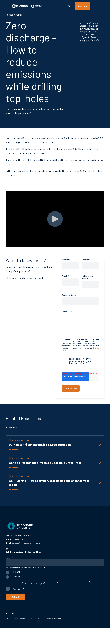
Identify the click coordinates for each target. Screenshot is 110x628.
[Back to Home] (27, 6)
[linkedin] (7, 549)
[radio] (55, 573)
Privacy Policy (40, 584)
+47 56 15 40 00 (28, 535)
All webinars (13, 427)
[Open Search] (69, 6)
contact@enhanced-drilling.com (26, 543)
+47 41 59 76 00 (21, 539)
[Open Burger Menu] (97, 6)
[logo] (20, 526)
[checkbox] (55, 575)
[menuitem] (16, 618)
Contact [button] (82, 6)
